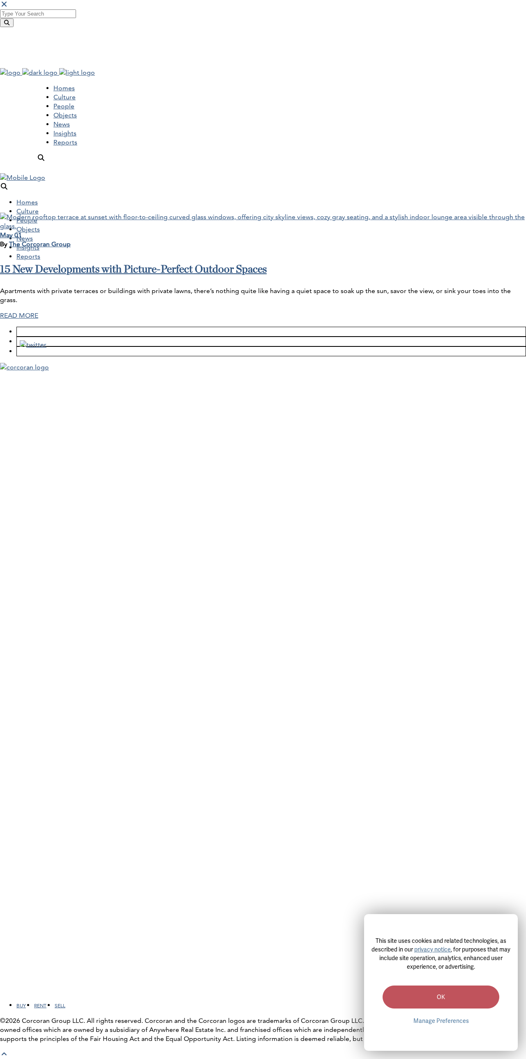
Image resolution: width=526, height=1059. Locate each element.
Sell (60, 1005)
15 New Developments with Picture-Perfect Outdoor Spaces (133, 268)
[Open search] (41, 158)
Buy (21, 1005)
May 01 (11, 235)
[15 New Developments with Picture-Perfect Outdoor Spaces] (263, 226)
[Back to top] (4, 1054)
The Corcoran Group (40, 244)
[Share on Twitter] (30, 341)
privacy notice (432, 949)
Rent (40, 1005)
